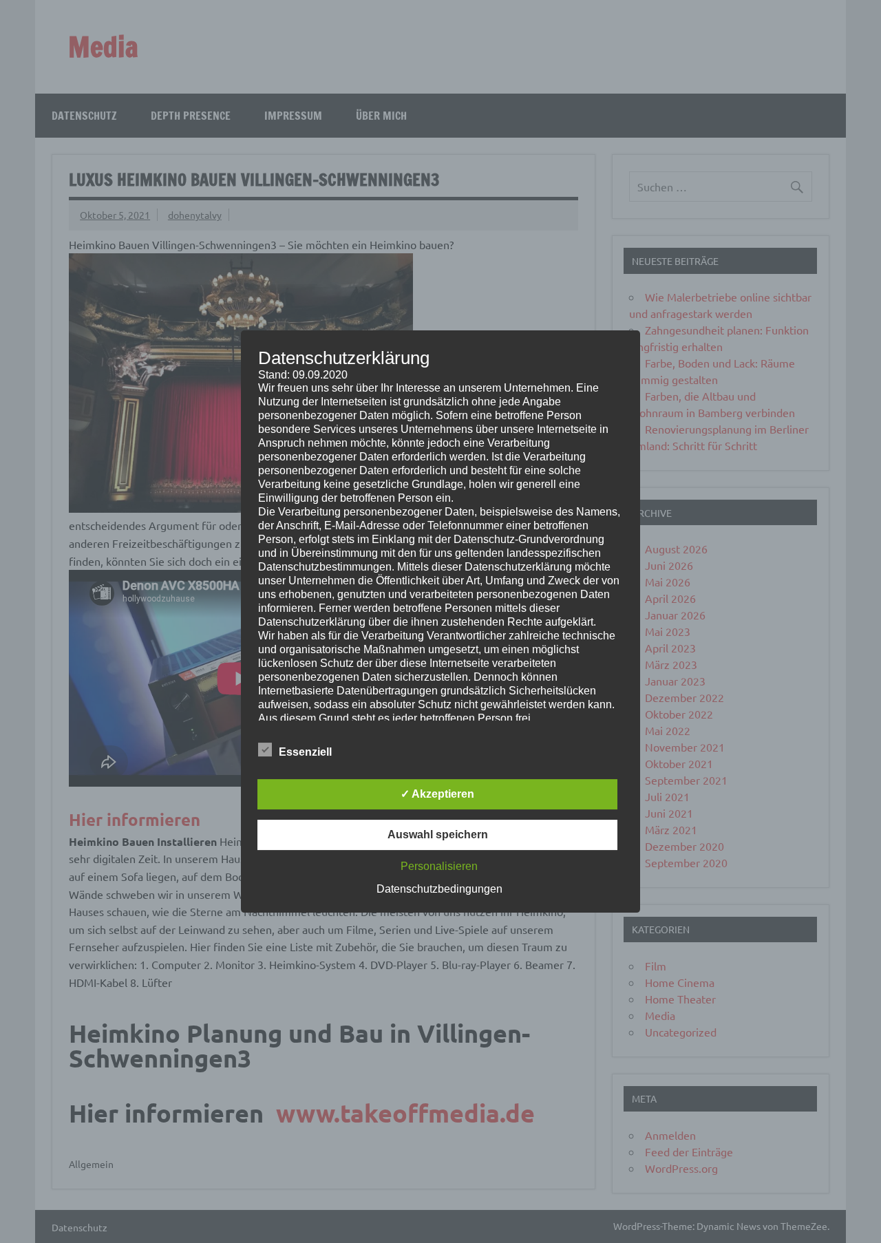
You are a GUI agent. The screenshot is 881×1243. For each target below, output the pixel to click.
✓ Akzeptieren (437, 794)
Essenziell (305, 752)
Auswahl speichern (438, 834)
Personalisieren (439, 866)
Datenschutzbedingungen (439, 889)
